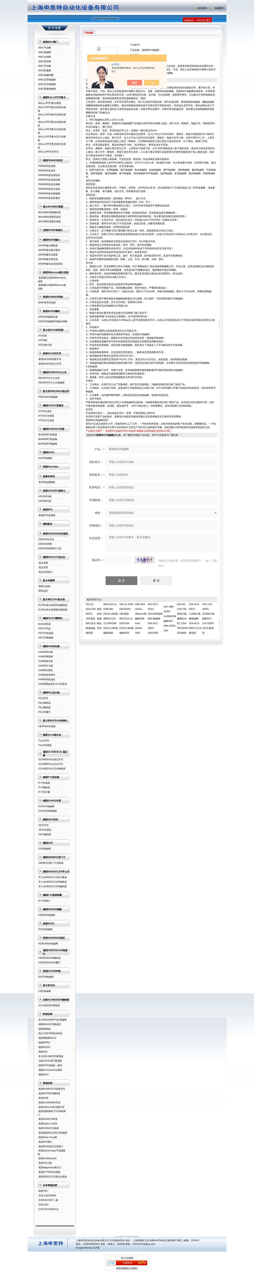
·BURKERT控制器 (47, 434)
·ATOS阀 (42, 340)
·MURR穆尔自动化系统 (50, 263)
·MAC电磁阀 (44, 52)
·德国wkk (42, 1051)
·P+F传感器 (44, 783)
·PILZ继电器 (44, 702)
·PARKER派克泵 (46, 170)
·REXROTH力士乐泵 (49, 378)
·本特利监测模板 (46, 482)
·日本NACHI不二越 (48, 1200)
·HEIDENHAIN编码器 (49, 958)
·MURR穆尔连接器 (48, 254)
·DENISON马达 (46, 539)
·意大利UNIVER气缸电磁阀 (52, 1019)
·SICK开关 (43, 825)
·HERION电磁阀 (46, 915)
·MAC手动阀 (44, 66)
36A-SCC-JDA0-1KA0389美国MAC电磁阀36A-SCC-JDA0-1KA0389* (155, 618)
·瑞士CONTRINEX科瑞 (50, 1033)
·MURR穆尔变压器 (48, 259)
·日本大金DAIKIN (47, 1195)
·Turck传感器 (45, 745)
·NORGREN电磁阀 (48, 943)
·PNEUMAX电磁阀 (48, 397)
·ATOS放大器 (45, 344)
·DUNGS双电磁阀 (47, 811)
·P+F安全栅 (44, 792)
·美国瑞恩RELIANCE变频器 (52, 1132)
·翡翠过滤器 (44, 586)
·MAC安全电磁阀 (47, 84)
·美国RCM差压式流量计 (50, 1146)
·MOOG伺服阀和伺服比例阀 (52, 321)
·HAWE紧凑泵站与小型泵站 (52, 684)
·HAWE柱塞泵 (45, 670)
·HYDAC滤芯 (45, 411)
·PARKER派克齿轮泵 (49, 175)
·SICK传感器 (44, 829)
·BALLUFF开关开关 (48, 151)
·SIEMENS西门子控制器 (51, 863)
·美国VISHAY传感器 (48, 1128)
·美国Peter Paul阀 (47, 1137)
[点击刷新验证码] (145, 560)
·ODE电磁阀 (44, 991)
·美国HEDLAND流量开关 (51, 1107)
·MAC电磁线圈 (45, 75)
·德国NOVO (44, 1047)
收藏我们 (219, 8)
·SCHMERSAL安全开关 (50, 764)
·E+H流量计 (44, 900)
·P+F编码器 (44, 787)
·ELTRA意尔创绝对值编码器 (52, 605)
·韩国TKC (43, 1191)
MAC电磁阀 (129, 431)
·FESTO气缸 (44, 628)
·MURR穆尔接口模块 (49, 250)
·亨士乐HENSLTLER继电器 (52, 881)
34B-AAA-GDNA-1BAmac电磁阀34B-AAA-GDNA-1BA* (140, 618)
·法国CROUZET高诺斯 (50, 1060)
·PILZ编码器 (44, 707)
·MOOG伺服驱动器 (48, 316)
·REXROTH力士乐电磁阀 (51, 382)
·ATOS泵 (42, 335)
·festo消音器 (44, 624)
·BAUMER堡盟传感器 (49, 221)
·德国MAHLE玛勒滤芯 (49, 1024)
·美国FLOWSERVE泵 (49, 1102)
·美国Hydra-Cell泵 (47, 1123)
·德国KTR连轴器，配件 (50, 1065)
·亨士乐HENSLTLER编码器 (52, 886)
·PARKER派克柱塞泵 (49, 198)
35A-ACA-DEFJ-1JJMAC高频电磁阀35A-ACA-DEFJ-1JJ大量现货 (195, 618)
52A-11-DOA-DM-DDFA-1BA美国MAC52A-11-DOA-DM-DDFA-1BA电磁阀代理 (126, 618)
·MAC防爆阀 (44, 70)
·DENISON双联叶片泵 (49, 548)
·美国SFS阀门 (45, 1142)
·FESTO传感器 (45, 633)
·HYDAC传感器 (46, 415)
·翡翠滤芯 (43, 590)
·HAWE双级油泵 (46, 679)
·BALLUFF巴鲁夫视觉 (49, 103)
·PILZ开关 (43, 698)
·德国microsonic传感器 (50, 1070)
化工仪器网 (127, 1258)
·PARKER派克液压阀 (49, 179)
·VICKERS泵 (44, 501)
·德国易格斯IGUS (47, 1038)
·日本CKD (43, 1204)
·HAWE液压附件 (46, 674)
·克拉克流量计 (45, 572)
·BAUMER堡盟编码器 (49, 212)
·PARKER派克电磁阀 (49, 193)
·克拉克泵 (43, 567)
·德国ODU (43, 1074)
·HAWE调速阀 (45, 656)
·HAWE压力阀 (45, 665)
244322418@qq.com (143, 1244)
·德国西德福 (44, 1028)
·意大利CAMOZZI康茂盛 (50, 1056)
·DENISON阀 (45, 544)
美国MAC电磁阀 (114, 431)
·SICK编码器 (44, 834)
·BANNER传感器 (47, 302)
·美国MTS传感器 (46, 515)
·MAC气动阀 (44, 47)
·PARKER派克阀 (46, 166)
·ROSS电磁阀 (45, 929)
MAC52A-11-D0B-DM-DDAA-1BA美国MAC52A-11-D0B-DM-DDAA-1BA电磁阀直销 (110, 618)
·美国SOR (43, 1098)
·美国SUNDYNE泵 (48, 1119)
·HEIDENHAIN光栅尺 (49, 962)
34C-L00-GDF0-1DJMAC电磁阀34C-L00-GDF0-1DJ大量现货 (208, 618)
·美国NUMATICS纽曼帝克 (51, 1088)
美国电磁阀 (150, 431)
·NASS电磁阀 (45, 458)
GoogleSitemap (84, 1247)
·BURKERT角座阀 (47, 439)
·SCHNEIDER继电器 (49, 1005)
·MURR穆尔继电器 (48, 245)
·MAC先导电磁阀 (47, 79)
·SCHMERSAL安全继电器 (51, 768)
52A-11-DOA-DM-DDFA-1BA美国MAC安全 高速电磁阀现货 (91, 618)
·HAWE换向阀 (45, 661)
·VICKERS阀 (44, 496)
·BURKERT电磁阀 (47, 443)
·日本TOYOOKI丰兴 (48, 1209)
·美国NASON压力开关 (49, 363)
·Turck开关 (43, 740)
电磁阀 (139, 431)
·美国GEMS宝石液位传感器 (52, 1176)
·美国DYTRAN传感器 (49, 1172)
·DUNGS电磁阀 (46, 806)
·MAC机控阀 (44, 61)
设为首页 (202, 8)
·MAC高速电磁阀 (47, 88)
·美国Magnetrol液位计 (49, 1167)
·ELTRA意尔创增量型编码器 (52, 609)
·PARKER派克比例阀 (49, 184)
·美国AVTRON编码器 (49, 1093)
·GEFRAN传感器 (47, 726)
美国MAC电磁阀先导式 (99, 619)
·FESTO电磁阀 (45, 637)
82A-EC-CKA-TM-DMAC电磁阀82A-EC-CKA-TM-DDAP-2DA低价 (183, 618)
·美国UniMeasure (47, 1158)
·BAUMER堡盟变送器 (49, 217)
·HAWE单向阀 (45, 652)
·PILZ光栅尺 (44, 712)
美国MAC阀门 (164, 431)
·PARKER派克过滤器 (49, 189)
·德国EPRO (44, 1042)
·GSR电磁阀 (44, 848)
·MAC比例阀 (44, 56)
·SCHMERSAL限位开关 (50, 759)
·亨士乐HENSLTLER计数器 (52, 877)
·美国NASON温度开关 (49, 359)
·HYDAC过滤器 (46, 420)
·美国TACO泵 (45, 1163)
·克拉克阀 (43, 562)
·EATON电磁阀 (46, 976)
